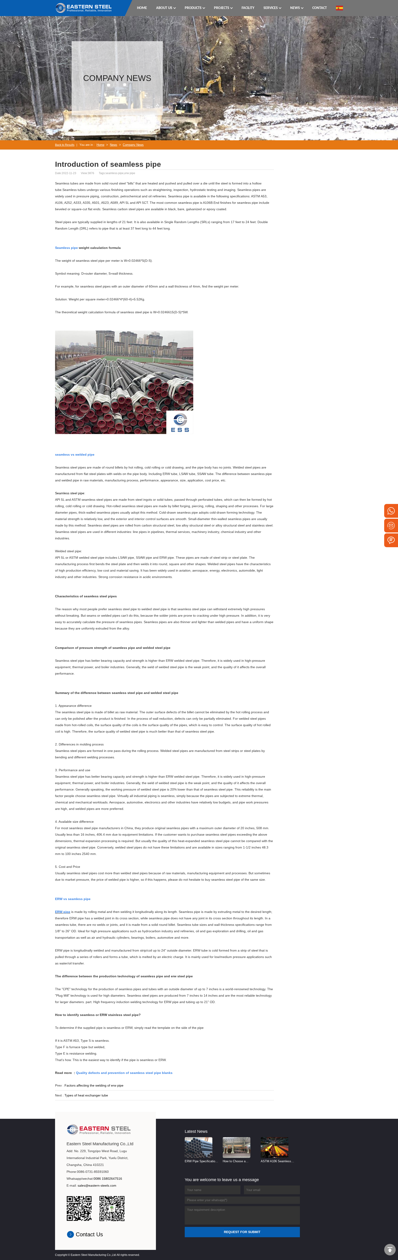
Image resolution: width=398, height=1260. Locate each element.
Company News (133, 145)
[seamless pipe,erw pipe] (84, 8)
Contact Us (89, 1234)
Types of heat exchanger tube (86, 1095)
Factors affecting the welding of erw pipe (93, 1085)
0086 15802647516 (108, 1178)
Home (100, 145)
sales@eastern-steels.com (97, 1185)
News (113, 145)
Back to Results (64, 145)
